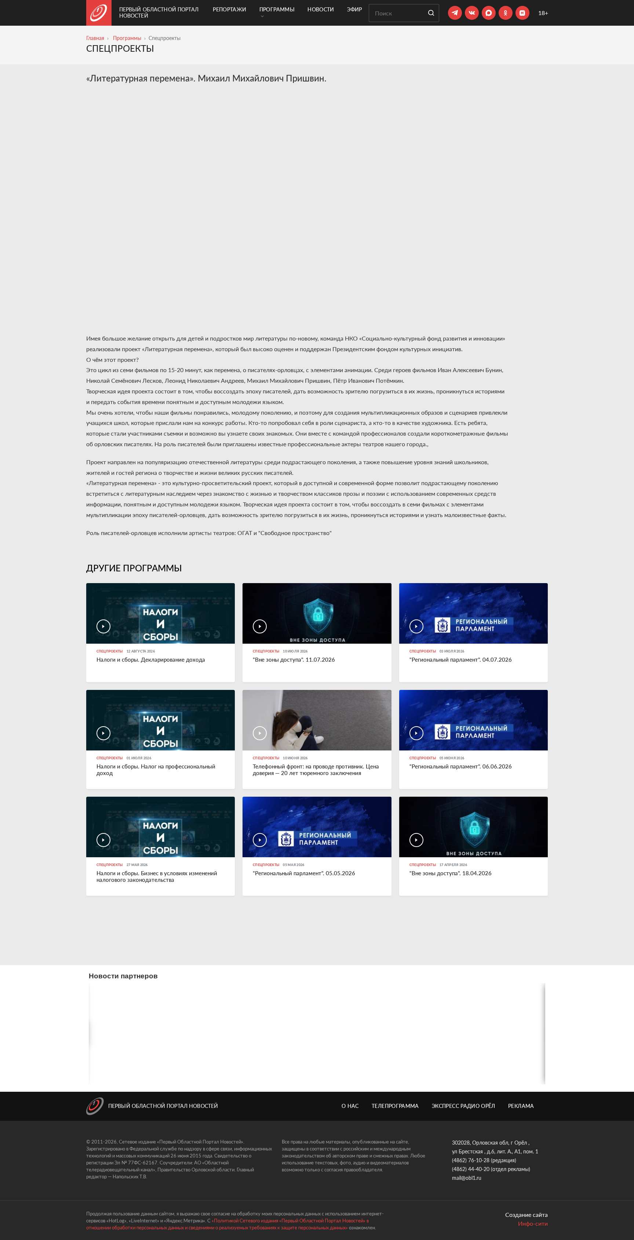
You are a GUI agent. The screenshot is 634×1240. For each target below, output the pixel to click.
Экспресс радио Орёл (463, 1106)
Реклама (521, 1106)
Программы (277, 9)
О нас (350, 1106)
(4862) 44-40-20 (470, 1169)
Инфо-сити (533, 1223)
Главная (95, 38)
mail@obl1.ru (466, 1178)
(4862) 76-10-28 (470, 1160)
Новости (320, 9)
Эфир (354, 9)
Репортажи (229, 9)
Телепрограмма (395, 1106)
